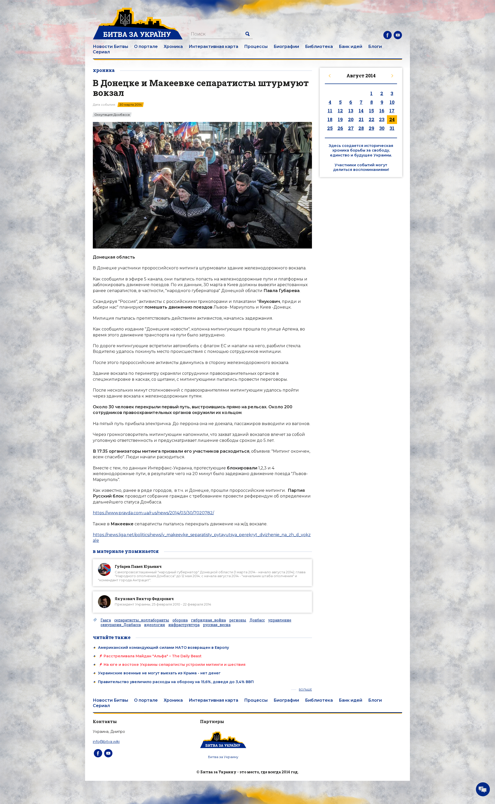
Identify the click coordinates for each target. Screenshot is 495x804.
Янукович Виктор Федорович (144, 598)
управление (279, 620)
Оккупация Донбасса (112, 115)
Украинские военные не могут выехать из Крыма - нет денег (159, 673)
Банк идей (350, 46)
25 (330, 128)
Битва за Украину (223, 757)
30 (381, 128)
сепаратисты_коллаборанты (141, 620)
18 (329, 119)
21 (361, 119)
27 (351, 128)
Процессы (256, 46)
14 (361, 110)
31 (392, 128)
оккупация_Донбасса (121, 625)
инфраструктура (184, 625)
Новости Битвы (110, 46)
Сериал (101, 51)
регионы (237, 620)
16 (381, 110)
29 (371, 128)
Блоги (375, 46)
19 (340, 119)
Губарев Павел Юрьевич (138, 566)
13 (350, 110)
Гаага (106, 620)
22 (371, 119)
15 (371, 110)
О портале (146, 46)
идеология (154, 625)
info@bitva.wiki (106, 741)
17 (391, 110)
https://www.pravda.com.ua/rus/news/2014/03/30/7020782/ (153, 512)
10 (392, 102)
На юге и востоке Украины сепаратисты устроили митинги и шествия (174, 664)
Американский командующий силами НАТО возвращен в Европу (163, 647)
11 (330, 110)
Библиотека (319, 46)
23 (381, 119)
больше (305, 689)
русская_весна (216, 625)
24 (392, 119)
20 (350, 119)
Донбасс (257, 620)
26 (340, 128)
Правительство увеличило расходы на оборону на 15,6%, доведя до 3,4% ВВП (176, 681)
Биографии (286, 46)
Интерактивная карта (213, 46)
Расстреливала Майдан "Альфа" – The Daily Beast (153, 656)
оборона (180, 620)
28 (361, 128)
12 (340, 110)
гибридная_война (208, 620)
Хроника (173, 46)
